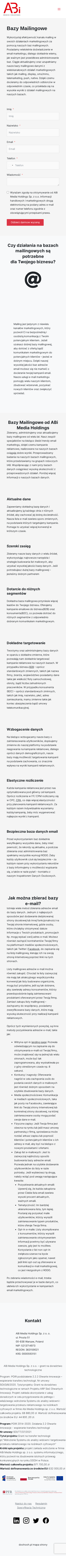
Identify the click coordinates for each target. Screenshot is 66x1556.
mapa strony (40, 1544)
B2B (31, 667)
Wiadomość (13, 174)
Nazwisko (12, 125)
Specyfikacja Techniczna (31, 1507)
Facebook (33, 949)
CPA (18, 800)
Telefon (11, 158)
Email (10, 142)
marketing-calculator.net (14, 1553)
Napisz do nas (23, 1503)
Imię (9, 109)
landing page (38, 1042)
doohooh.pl (25, 1544)
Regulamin (41, 1503)
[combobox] (10, 165)
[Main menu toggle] (59, 9)
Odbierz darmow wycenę (25, 222)
